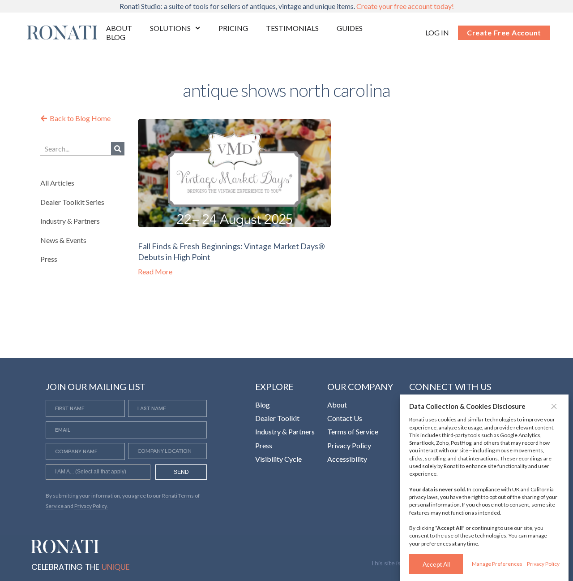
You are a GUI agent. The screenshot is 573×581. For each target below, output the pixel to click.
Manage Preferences (497, 563)
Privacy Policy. (91, 506)
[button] (555, 406)
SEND (181, 472)
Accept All (436, 564)
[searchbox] (98, 473)
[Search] (117, 148)
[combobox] (98, 472)
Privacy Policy (543, 563)
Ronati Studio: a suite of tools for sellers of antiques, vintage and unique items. (287, 6)
